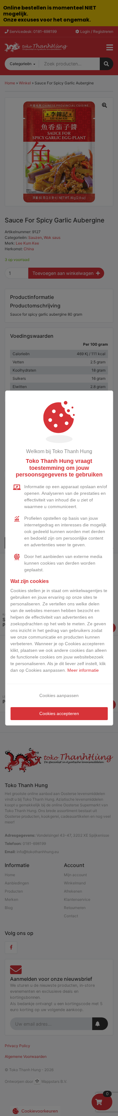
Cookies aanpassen (59, 695)
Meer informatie (83, 670)
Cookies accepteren (59, 713)
